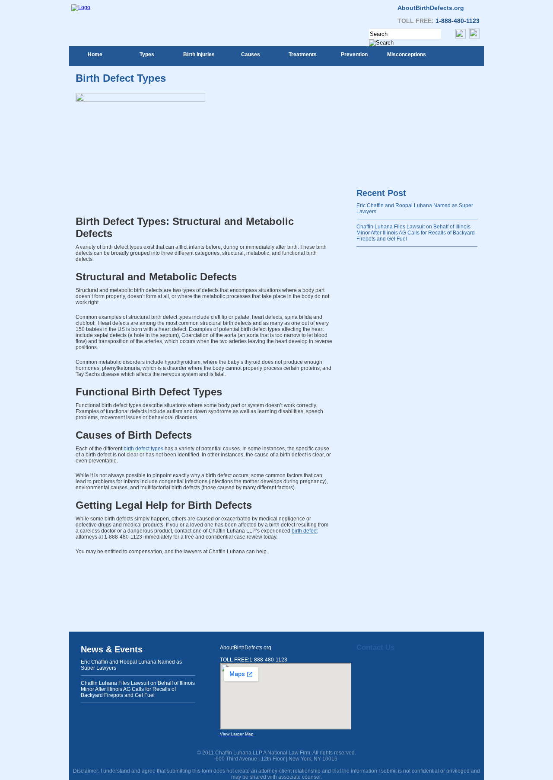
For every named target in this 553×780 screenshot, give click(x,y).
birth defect (305, 531)
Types (147, 54)
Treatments (303, 54)
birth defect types (143, 449)
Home (95, 54)
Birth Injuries (199, 54)
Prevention (354, 54)
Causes (250, 54)
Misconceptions (406, 54)
